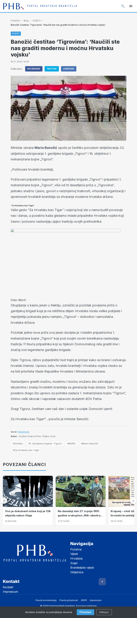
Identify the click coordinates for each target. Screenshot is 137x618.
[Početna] (40, 6)
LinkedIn (68, 69)
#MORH (71, 443)
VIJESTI (36, 20)
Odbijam (104, 612)
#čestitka (18, 443)
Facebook (33, 69)
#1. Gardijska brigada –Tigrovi (45, 443)
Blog (26, 20)
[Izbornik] (130, 6)
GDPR (84, 600)
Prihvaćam (85, 612)
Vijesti (74, 554)
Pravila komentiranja (46, 600)
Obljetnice (76, 572)
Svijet (73, 563)
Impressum (10, 591)
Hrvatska (76, 558)
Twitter (52, 69)
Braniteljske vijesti (82, 567)
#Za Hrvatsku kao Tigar (26, 450)
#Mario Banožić (89, 443)
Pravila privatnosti (68, 600)
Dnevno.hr (23, 431)
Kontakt (8, 587)
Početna (15, 20)
